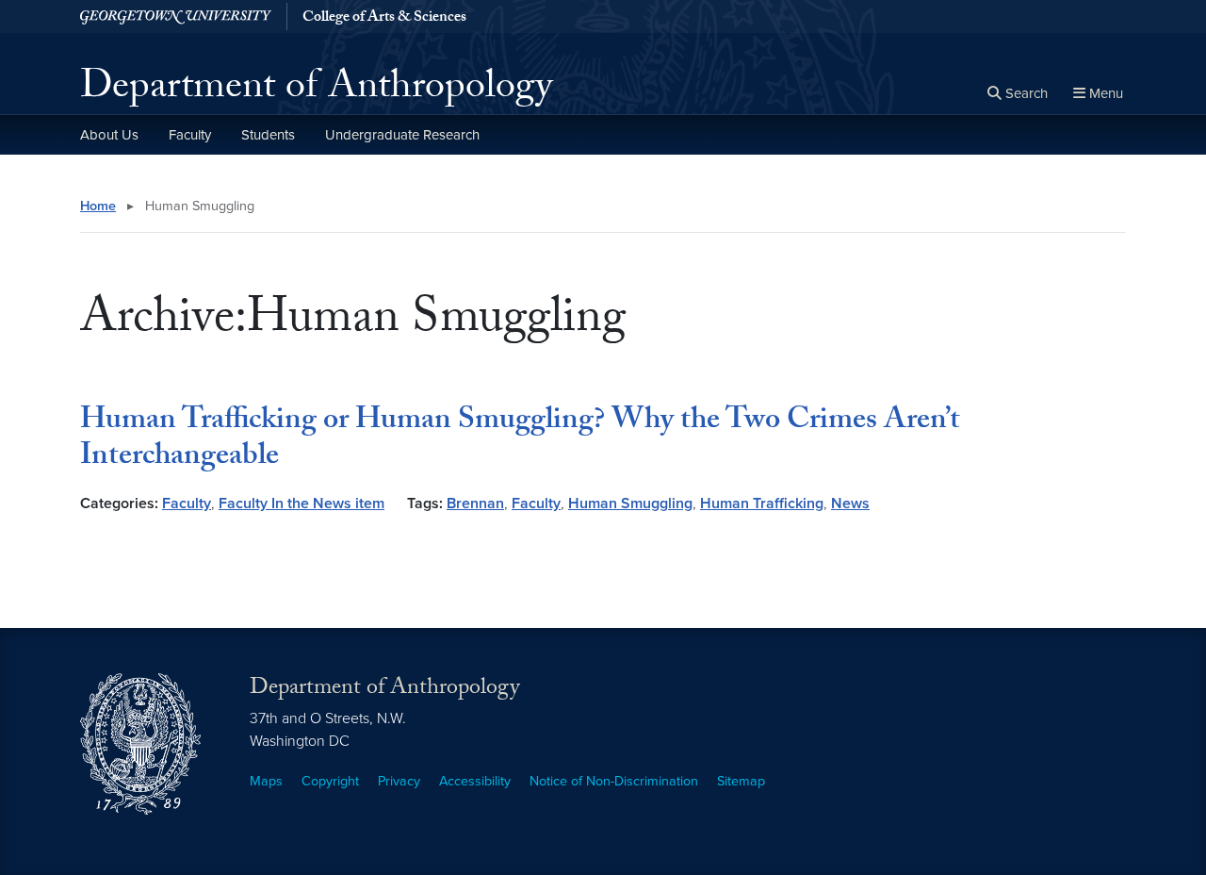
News (850, 503)
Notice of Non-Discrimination (614, 781)
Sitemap (741, 781)
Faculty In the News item (301, 503)
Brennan (475, 503)
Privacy (399, 781)
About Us (109, 134)
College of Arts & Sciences (384, 19)
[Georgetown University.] (175, 16)
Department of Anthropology (316, 90)
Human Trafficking (761, 503)
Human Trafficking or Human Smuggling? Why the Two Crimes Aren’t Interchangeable (520, 440)
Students (268, 134)
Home (98, 206)
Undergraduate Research (402, 134)
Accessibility (475, 781)
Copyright (330, 781)
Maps (266, 781)
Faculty (190, 134)
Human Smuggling (630, 503)
